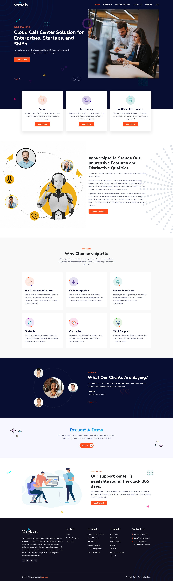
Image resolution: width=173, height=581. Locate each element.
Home (97, 4)
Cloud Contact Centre (96, 534)
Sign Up (85, 446)
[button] (15, 79)
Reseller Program (122, 4)
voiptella (44, 577)
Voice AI (113, 556)
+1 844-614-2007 (141, 534)
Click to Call (114, 538)
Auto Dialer (114, 534)
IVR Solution (92, 541)
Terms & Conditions (144, 577)
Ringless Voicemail (117, 552)
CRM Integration (79, 290)
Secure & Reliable (123, 290)
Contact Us (137, 4)
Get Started (22, 61)
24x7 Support (121, 331)
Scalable (30, 331)
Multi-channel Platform (39, 290)
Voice (42, 109)
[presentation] (74, 79)
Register (148, 4)
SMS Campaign (115, 541)
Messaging (86, 109)
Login (157, 4)
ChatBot (113, 549)
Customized (76, 331)
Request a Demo (98, 211)
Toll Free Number (94, 552)
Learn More (42, 124)
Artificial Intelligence (130, 109)
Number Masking (94, 545)
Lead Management (94, 549)
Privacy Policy (131, 577)
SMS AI (112, 545)
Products (107, 4)
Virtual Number (93, 538)
